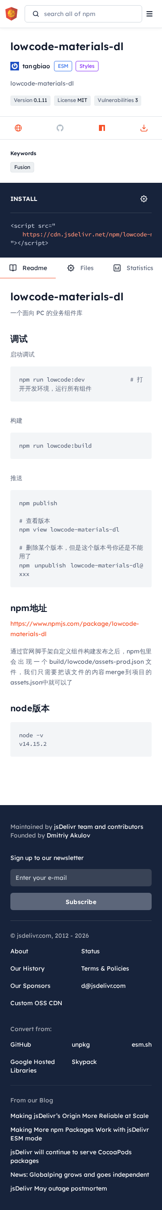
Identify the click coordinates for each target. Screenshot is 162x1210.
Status (90, 951)
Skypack (84, 1062)
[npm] (102, 128)
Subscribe (81, 902)
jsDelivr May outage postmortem (58, 1188)
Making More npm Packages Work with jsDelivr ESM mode (79, 1134)
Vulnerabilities (118, 100)
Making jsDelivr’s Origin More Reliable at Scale (79, 1116)
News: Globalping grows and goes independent (79, 1174)
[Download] (144, 128)
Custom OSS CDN (36, 1003)
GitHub (20, 1044)
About (19, 951)
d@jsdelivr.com (103, 986)
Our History (27, 968)
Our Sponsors (30, 986)
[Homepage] (18, 128)
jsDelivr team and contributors (98, 827)
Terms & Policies (105, 968)
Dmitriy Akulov (68, 835)
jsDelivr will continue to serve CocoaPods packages (71, 1156)
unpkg (81, 1044)
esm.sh (142, 1044)
